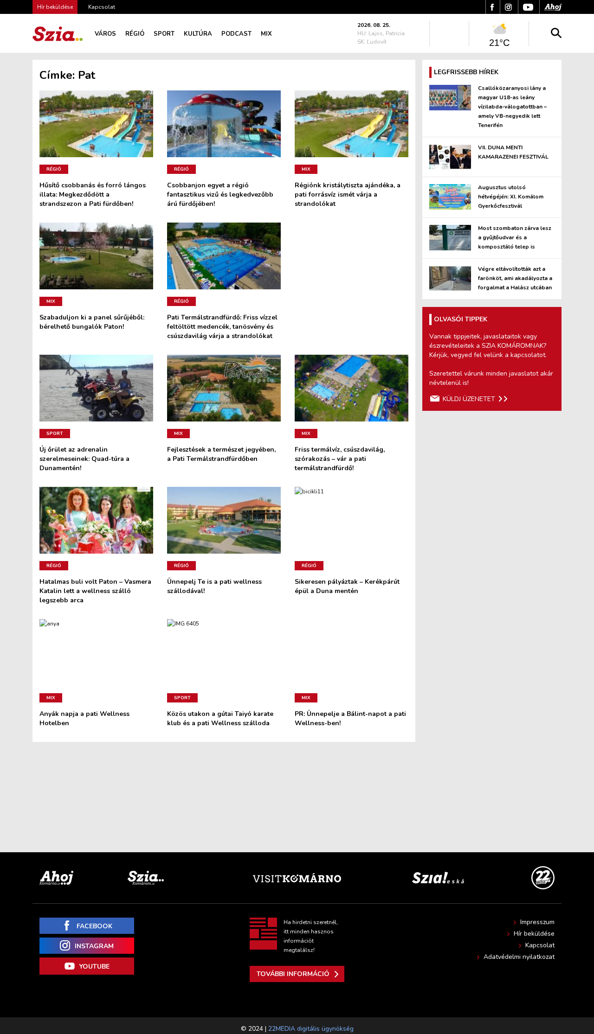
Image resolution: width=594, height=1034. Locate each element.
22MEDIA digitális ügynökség (311, 1028)
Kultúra (198, 34)
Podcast (236, 34)
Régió (134, 34)
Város (105, 34)
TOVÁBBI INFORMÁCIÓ (293, 974)
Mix (266, 34)
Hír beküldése (534, 933)
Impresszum (537, 922)
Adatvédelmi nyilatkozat (519, 956)
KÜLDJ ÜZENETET (469, 399)
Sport (164, 34)
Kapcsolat (101, 7)
